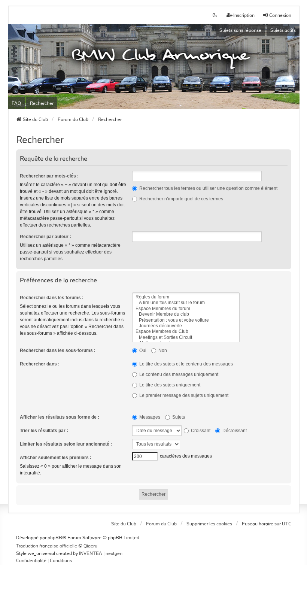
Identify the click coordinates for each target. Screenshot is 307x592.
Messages (149, 417)
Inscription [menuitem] (244, 15)
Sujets (178, 417)
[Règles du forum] (186, 297)
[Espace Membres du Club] (186, 331)
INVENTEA (90, 553)
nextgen (114, 553)
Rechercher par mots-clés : (49, 176)
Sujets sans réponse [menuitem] (240, 30)
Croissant (200, 430)
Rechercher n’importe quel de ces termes (180, 198)
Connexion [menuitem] (280, 15)
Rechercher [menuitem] (42, 103)
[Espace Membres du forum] (186, 309)
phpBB (55, 537)
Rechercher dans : (40, 364)
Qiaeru (90, 546)
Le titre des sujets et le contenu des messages (185, 364)
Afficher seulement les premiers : (55, 457)
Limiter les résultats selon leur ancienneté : (66, 444)
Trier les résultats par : (44, 430)
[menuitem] (31, 560)
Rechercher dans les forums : (51, 297)
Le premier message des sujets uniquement (183, 395)
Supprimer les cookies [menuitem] (209, 523)
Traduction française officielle (46, 546)
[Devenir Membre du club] (186, 314)
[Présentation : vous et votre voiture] (186, 320)
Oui (142, 350)
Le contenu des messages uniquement (178, 374)
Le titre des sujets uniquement (169, 385)
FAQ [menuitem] (16, 103)
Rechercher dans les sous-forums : (57, 350)
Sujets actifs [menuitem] (283, 30)
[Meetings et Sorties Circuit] (186, 337)
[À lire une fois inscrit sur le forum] (186, 303)
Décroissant (234, 430)
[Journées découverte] (186, 326)
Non (162, 350)
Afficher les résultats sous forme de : (59, 417)
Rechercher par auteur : (45, 236)
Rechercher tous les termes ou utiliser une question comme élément (207, 188)
